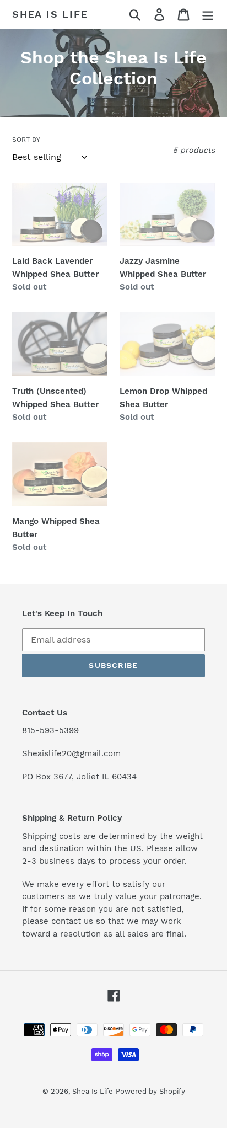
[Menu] (208, 14)
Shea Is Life (50, 14)
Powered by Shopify (150, 1091)
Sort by (26, 139)
